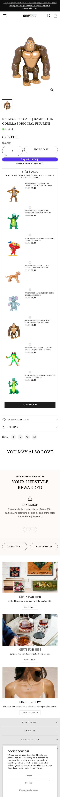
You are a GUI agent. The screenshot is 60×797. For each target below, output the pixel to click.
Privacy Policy (36, 767)
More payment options (30, 163)
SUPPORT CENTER (30, 740)
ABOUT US (30, 731)
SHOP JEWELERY (30, 713)
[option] (30, 5)
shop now (30, 607)
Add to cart (30, 404)
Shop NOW (30, 660)
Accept (28, 775)
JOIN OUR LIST (30, 722)
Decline (28, 782)
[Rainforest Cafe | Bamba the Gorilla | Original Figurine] (13, 437)
